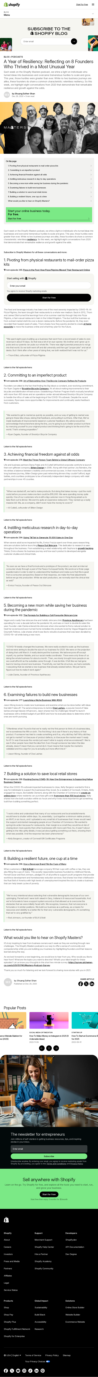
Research (39, 1329)
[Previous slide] (42, 1048)
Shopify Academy (43, 1261)
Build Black (40, 1314)
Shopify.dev (71, 1240)
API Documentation (74, 1247)
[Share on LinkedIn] (92, 984)
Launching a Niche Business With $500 (42, 700)
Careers (7, 1247)
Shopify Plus (10, 1322)
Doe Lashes (59, 708)
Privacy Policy (76, 1164)
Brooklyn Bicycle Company (35, 388)
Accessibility (40, 1322)
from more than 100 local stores (70, 795)
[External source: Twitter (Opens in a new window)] (12, 1371)
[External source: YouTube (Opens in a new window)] (18, 1371)
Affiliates (8, 1275)
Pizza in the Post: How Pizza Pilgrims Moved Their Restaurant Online (56, 270)
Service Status (11, 1290)
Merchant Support (43, 1240)
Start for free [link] (49, 297)
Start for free (82, 4)
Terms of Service (33, 1355)
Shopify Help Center (44, 1247)
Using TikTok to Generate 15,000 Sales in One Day (48, 537)
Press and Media (12, 1261)
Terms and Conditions (56, 1164)
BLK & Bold (28, 869)
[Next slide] (56, 1048)
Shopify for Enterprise (14, 1336)
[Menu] (93, 4)
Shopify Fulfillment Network (17, 1329)
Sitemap (67, 1355)
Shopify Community (44, 1268)
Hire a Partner (41, 1254)
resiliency (32, 239)
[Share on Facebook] (80, 984)
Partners (8, 1268)
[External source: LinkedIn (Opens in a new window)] (36, 1371)
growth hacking (85, 548)
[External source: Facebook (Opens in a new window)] (6, 1371)
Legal (6, 1283)
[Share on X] (86, 984)
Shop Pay (8, 1314)
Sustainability (41, 1307)
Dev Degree (71, 1254)
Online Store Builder (74, 1307)
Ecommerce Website (75, 1322)
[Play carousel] (49, 1048)
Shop (6, 1307)
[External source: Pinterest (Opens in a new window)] (43, 1371)
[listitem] (49, 1027)
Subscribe (49, 1156)
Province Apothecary (73, 620)
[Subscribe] (74, 41)
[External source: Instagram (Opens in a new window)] (24, 1371)
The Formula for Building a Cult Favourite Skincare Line (50, 615)
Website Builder (72, 1314)
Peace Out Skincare (47, 545)
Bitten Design (37, 467)
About (7, 1240)
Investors (8, 1254)
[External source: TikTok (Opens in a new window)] (30, 1371)
